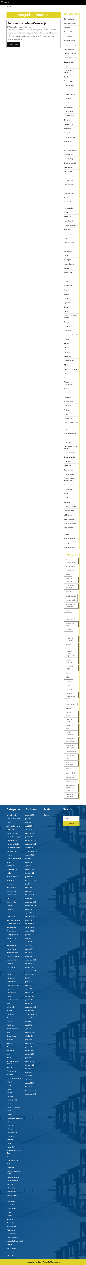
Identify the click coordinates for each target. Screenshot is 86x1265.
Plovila (66, 373)
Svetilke (66, 498)
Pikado (66, 343)
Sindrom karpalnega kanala (71, 447)
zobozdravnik (70, 777)
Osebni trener (68, 326)
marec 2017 (29, 1083)
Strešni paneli (68, 489)
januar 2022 (29, 956)
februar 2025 (29, 873)
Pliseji (66, 365)
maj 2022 (28, 942)
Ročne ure (67, 442)
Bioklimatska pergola (71, 45)
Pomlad (66, 378)
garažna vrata (71, 596)
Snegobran (67, 461)
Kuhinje (66, 238)
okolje (68, 673)
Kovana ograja (69, 234)
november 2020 (30, 1007)
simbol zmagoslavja (70, 714)
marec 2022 (29, 949)
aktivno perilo (70, 566)
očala (68, 677)
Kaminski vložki (69, 193)
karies (68, 611)
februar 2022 (29, 953)
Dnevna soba (68, 111)
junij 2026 (28, 822)
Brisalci (66, 66)
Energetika (67, 133)
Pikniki (66, 348)
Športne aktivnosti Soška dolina (70, 479)
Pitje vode (67, 356)
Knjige (66, 212)
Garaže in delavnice (70, 146)
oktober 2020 (29, 1010)
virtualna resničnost (69, 763)
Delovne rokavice (70, 94)
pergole (68, 681)
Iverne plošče (68, 176)
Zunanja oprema (69, 543)
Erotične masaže (69, 137)
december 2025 (30, 840)
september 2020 (30, 1014)
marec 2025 (29, 869)
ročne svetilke (71, 704)
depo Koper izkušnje (70, 586)
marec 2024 (29, 891)
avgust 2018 (29, 1054)
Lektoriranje (68, 251)
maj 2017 (28, 1076)
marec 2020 (29, 1032)
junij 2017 (28, 1072)
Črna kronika (68, 81)
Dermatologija (68, 107)
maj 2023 (28, 909)
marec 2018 (29, 1061)
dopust (68, 592)
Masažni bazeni (69, 264)
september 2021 (30, 971)
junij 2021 (28, 982)
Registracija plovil (70, 433)
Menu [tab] (6, 2)
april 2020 (28, 1029)
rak (67, 700)
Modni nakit (68, 272)
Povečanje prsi (69, 401)
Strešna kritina (69, 485)
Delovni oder (68, 98)
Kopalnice (67, 229)
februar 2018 (29, 1065)
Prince (66, 414)
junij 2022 (28, 938)
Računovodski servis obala (71, 424)
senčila (68, 708)
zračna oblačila (71, 781)
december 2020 (30, 1003)
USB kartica (68, 515)
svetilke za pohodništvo (70, 733)
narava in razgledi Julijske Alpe (70, 653)
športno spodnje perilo (71, 561)
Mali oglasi (67, 260)
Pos (65, 388)
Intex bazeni (68, 171)
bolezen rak (70, 570)
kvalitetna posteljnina (69, 639)
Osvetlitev (67, 330)
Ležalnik (67, 255)
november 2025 (30, 844)
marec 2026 (29, 833)
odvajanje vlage (69, 668)
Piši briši (67, 352)
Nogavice (67, 290)
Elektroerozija (68, 124)
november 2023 (30, 902)
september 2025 (30, 851)
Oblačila (66, 294)
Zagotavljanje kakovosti (68, 529)
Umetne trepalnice (70, 506)
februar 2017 (29, 1087)
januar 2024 (29, 898)
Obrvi (66, 298)
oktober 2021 (29, 967)
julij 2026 (28, 819)
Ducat (9, 7)
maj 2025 (28, 862)
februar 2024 (29, 895)
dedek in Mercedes (69, 580)
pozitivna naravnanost (70, 695)
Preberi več (14, 44)
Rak (65, 429)
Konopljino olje (69, 221)
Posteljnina (67, 393)
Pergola (66, 339)
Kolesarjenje (68, 216)
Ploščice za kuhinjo (70, 369)
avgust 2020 (29, 1018)
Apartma (67, 27)
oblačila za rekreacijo (69, 661)
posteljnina (69, 689)
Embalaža (67, 128)
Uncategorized (69, 511)
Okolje (66, 311)
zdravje (68, 769)
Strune (66, 493)
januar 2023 (29, 920)
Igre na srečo (68, 167)
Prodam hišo (68, 418)
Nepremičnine (68, 285)
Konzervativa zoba (70, 225)
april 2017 (28, 1079)
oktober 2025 (29, 848)
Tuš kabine (67, 502)
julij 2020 (28, 1021)
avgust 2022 (29, 931)
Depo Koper (68, 103)
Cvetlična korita (69, 85)
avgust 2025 (29, 855)
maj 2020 (28, 1025)
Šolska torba (68, 465)
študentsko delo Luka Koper (70, 787)
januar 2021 (29, 1000)
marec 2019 (29, 1043)
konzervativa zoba (70, 624)
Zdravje (66, 534)
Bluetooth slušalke (70, 53)
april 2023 (28, 913)
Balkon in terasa (69, 40)
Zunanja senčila (69, 547)
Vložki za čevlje (69, 519)
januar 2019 (29, 1047)
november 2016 (30, 1094)
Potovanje (67, 397)
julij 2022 (28, 934)
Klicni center (68, 202)
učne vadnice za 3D (70, 757)
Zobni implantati (69, 538)
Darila (66, 90)
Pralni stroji (67, 406)
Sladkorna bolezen (70, 453)
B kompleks (68, 36)
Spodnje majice (69, 474)
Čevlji (66, 77)
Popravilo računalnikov (68, 383)
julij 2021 (28, 978)
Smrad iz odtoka (69, 457)
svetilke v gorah (69, 727)
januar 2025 (29, 877)
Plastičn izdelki (69, 361)
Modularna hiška (69, 277)
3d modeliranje (69, 19)
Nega (66, 281)
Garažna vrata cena (70, 150)
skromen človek (69, 720)
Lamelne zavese (69, 242)
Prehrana (67, 410)
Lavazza (67, 247)
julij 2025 (28, 858)
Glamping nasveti (70, 163)
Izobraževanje (68, 180)
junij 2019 (28, 1039)
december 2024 (30, 880)
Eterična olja (68, 141)
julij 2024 (28, 884)
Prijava (46, 815)
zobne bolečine (71, 773)
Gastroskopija (68, 154)
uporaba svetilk (71, 752)
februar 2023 (29, 916)
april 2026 (28, 829)
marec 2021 (29, 992)
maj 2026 (28, 826)
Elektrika (67, 120)
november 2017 (30, 1068)
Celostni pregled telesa (69, 71)
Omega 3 (67, 322)
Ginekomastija (69, 159)
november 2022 (30, 924)
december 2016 (30, 1090)
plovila (68, 685)
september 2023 (30, 906)
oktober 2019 (29, 1036)
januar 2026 (29, 837)
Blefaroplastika (69, 49)
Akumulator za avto (70, 23)
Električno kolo (69, 116)
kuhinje (68, 634)
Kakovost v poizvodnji (71, 189)
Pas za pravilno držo (71, 335)
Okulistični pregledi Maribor (70, 316)
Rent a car (67, 438)
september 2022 (30, 927)
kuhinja (68, 630)
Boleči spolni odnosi (70, 58)
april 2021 (28, 989)
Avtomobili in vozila (70, 32)
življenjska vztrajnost (69, 795)
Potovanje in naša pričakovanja (26, 23)
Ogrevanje (67, 303)
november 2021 (30, 963)
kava (67, 615)
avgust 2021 (29, 974)
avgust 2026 (29, 815)
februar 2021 (29, 996)
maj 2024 (28, 887)
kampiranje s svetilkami (70, 605)
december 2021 (30, 960)
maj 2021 (28, 985)
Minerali (66, 268)
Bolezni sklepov (69, 62)
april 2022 (28, 945)
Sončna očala (68, 470)
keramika (69, 619)
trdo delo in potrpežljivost (70, 740)
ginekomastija (71, 600)
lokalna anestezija (69, 646)
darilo (68, 575)
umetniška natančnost (70, 746)
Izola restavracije (69, 184)
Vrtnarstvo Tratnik (70, 523)
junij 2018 (28, 1058)
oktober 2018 (29, 1050)
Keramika (67, 197)
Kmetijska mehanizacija (68, 207)
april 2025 (28, 866)
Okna (66, 307)
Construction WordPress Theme (36, 1262)
